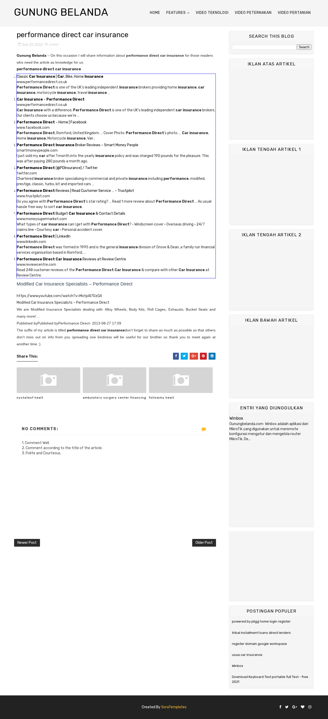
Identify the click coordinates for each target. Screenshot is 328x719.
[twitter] (287, 707)
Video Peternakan (253, 13)
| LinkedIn (43, 236)
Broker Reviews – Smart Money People (77, 145)
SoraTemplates (174, 707)
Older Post (204, 542)
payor (54, 44)
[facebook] (280, 707)
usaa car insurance (247, 655)
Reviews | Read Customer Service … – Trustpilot (75, 191)
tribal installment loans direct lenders (261, 633)
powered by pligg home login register (261, 621)
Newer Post (27, 542)
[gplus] (294, 707)
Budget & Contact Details (71, 213)
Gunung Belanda (61, 12)
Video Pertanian (294, 13)
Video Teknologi (212, 13)
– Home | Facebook (52, 122)
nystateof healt (30, 397)
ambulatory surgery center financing (114, 397)
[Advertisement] (271, 104)
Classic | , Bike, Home (60, 76)
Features (176, 13)
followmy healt (161, 397)
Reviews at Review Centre (71, 259)
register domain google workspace (259, 644)
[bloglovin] (303, 707)
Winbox (236, 418)
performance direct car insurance (96, 330)
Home (155, 13)
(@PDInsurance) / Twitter (57, 168)
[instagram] (310, 707)
